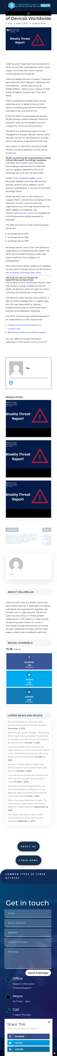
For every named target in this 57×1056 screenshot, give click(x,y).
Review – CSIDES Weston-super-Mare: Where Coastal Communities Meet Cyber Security (27, 767)
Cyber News (28, 860)
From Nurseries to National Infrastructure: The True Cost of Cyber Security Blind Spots (28, 778)
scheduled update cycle (30, 178)
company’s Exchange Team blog (25, 272)
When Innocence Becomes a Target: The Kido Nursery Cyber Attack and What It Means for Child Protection (27, 803)
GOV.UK (43, 342)
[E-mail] (11, 383)
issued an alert (27, 163)
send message (38, 972)
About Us (28, 846)
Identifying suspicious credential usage (26, 332)
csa (10, 23)
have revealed (27, 282)
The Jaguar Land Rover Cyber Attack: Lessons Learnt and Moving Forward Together (25, 817)
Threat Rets (39, 23)
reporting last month (23, 213)
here (39, 126)
